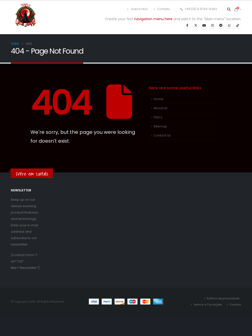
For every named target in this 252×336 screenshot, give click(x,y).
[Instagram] (212, 25)
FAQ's (158, 117)
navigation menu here (153, 18)
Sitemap (160, 126)
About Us (160, 108)
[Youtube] (204, 25)
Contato (163, 9)
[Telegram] (220, 25)
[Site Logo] (25, 15)
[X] (195, 25)
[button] (229, 9)
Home (158, 99)
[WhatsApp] (229, 25)
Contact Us (162, 135)
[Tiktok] (237, 25)
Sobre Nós (139, 9)
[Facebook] (187, 25)
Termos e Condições (207, 304)
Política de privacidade (223, 298)
